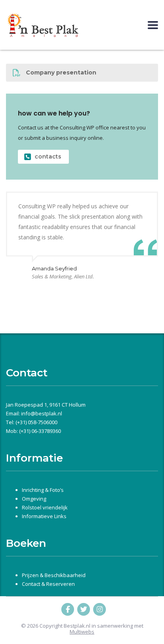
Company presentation (61, 72)
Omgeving (34, 498)
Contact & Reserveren (48, 583)
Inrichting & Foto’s (43, 489)
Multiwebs (82, 632)
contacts (48, 156)
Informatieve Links (44, 516)
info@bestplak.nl (41, 413)
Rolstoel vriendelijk (45, 507)
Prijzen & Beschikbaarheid (54, 575)
